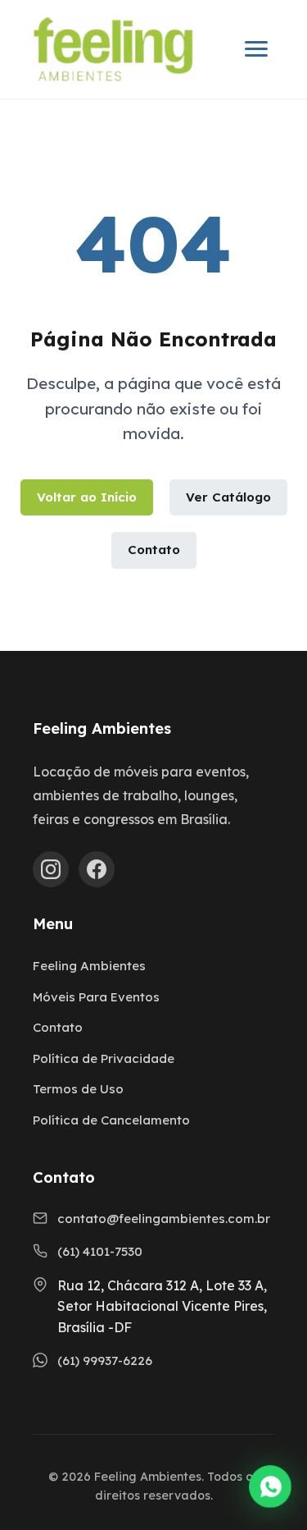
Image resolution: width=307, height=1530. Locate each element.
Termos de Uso (78, 1089)
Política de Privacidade (103, 1058)
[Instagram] (51, 869)
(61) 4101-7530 (99, 1251)
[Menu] (256, 48)
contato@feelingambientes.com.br (163, 1218)
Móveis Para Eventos (96, 997)
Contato (154, 549)
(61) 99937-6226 (104, 1360)
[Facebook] (97, 869)
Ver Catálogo (228, 497)
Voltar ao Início (87, 497)
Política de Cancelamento (111, 1120)
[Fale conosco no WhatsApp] (270, 1490)
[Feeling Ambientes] (113, 49)
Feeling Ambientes (89, 965)
